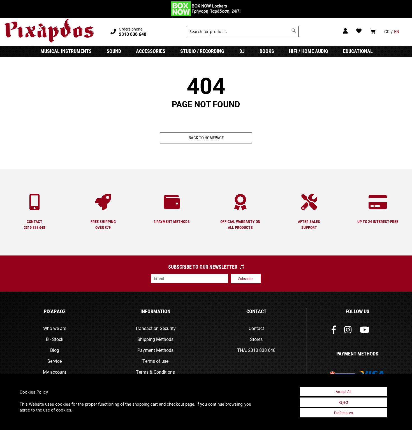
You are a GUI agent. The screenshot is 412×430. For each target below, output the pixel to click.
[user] (345, 30)
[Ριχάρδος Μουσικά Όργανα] (49, 30)
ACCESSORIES (150, 51)
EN (396, 31)
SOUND (114, 51)
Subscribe (245, 278)
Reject (343, 402)
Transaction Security (155, 328)
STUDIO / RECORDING (202, 51)
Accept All (343, 391)
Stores (256, 339)
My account (54, 372)
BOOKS (267, 51)
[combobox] (243, 31)
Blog (54, 350)
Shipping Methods (155, 339)
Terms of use (155, 361)
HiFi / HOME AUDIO (308, 51)
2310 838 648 (262, 350)
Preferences (343, 412)
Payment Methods (155, 350)
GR (387, 31)
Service (54, 361)
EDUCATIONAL (358, 51)
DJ (242, 51)
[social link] (334, 331)
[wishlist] (359, 30)
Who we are (54, 328)
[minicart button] (373, 31)
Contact (256, 328)
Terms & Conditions (155, 372)
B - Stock (54, 339)
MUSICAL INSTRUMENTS (66, 51)
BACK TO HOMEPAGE (206, 137)
